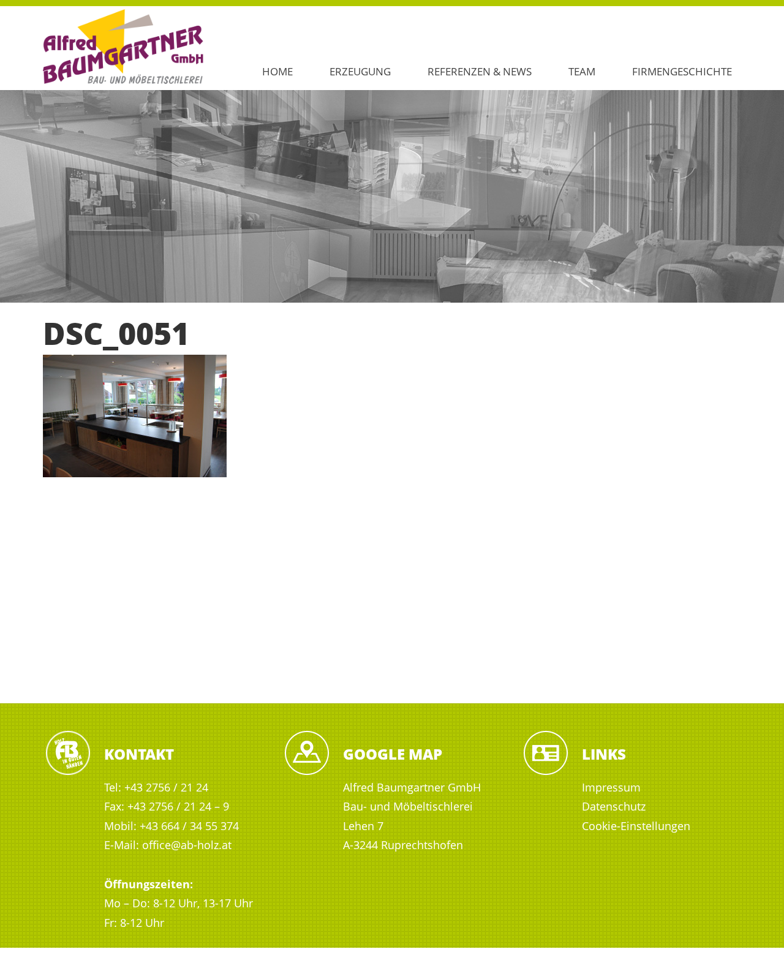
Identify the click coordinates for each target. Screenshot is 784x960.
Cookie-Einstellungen (636, 825)
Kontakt (139, 754)
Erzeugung (360, 71)
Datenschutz (614, 806)
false (15, 193)
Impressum (611, 787)
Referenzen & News (480, 71)
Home (277, 71)
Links (604, 754)
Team (581, 71)
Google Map (392, 754)
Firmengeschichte (682, 71)
